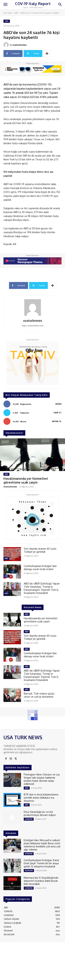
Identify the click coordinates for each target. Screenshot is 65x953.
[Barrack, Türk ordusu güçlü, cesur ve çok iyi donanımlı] (12, 695)
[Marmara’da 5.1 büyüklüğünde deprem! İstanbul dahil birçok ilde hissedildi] (12, 883)
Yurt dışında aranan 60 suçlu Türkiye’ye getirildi (40, 550)
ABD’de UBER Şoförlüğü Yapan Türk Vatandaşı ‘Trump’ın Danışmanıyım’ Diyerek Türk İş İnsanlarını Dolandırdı (42, 588)
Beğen (58, 404)
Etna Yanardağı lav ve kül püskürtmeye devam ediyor (40, 813)
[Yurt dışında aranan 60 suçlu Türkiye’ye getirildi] (12, 554)
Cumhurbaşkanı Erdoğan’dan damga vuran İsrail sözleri (40, 567)
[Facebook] (5, 758)
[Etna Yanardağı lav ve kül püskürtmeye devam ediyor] (12, 817)
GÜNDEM (29, 819)
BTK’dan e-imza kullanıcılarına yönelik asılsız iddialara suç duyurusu (41, 797)
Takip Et (57, 412)
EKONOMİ (29, 870)
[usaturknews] (6, 44)
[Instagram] (10, 758)
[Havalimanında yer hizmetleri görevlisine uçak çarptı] (32, 454)
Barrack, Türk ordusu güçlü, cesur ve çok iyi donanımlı (39, 695)
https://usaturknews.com (32, 325)
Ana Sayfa (7, 13)
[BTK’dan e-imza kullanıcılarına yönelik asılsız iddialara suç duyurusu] (12, 800)
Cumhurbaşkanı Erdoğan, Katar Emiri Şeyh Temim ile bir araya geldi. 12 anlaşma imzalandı (41, 863)
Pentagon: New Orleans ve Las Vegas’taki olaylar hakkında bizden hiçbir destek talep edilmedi (42, 779)
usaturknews (19, 44)
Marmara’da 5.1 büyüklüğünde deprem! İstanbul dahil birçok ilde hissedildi (41, 881)
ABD (16, 13)
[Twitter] (15, 758)
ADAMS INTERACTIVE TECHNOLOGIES (22, 948)
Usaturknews (10, 486)
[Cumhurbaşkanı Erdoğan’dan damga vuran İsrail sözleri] (12, 571)
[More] (47, 53)
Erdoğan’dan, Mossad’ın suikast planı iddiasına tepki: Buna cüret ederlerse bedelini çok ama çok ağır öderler (42, 845)
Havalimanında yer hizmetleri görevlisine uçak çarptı (25, 480)
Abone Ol (57, 421)
